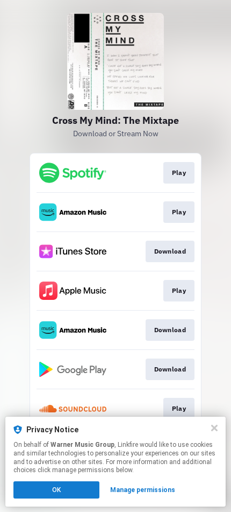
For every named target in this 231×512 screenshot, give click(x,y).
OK (56, 490)
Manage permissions (142, 490)
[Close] (214, 428)
